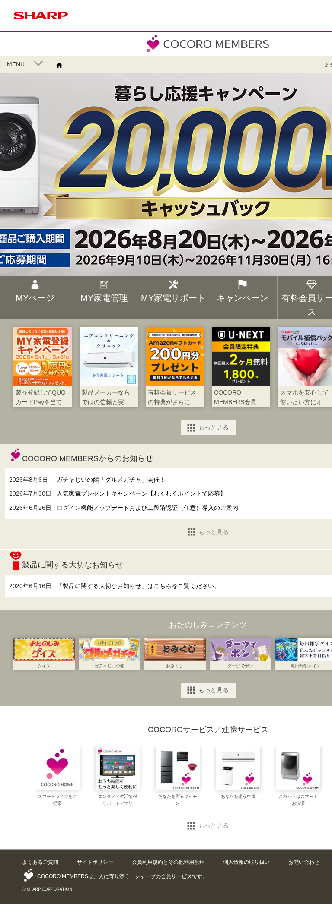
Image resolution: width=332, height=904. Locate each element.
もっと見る (213, 427)
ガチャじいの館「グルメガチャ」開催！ (111, 479)
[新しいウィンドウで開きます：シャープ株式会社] (40, 21)
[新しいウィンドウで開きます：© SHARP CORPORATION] (47, 887)
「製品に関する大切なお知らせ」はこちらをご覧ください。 (138, 585)
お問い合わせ (303, 862)
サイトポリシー (95, 862)
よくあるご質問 (40, 862)
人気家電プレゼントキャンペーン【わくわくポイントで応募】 (141, 493)
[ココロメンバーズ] (208, 51)
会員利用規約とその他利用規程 (168, 862)
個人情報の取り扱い (246, 862)
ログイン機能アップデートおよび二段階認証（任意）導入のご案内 (147, 507)
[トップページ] (62, 65)
